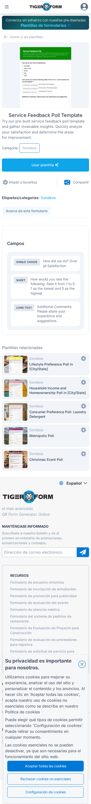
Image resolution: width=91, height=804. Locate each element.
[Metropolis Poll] (45, 435)
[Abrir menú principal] (7, 7)
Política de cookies (22, 711)
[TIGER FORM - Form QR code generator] (45, 6)
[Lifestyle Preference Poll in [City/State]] (45, 364)
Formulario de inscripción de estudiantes (43, 589)
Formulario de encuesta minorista (37, 582)
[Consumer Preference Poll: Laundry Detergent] (45, 412)
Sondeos (48, 197)
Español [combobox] (74, 483)
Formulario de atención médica (35, 609)
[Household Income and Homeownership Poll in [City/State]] (45, 388)
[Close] (82, 664)
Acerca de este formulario (27, 211)
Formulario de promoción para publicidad (43, 596)
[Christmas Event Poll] (45, 459)
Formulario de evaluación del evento (39, 603)
